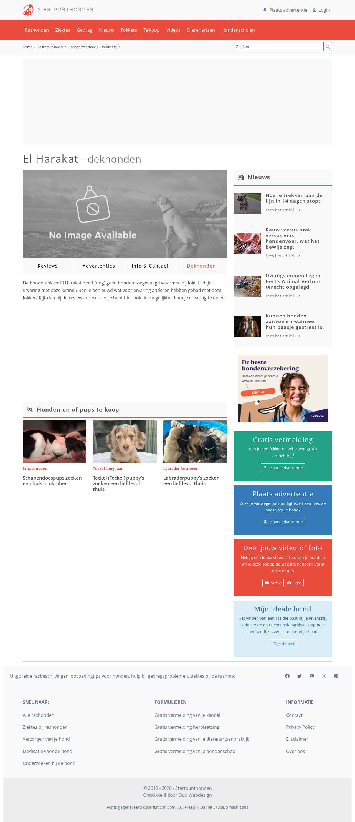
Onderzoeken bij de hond (49, 763)
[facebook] (287, 676)
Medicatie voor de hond (47, 751)
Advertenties (99, 266)
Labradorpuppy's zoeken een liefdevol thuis (191, 480)
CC (180, 807)
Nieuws (106, 30)
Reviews (48, 266)
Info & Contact (150, 266)
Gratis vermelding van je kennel (187, 715)
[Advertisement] (177, 102)
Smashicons (237, 807)
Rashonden (37, 30)
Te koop (152, 30)
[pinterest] (336, 676)
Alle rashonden (38, 715)
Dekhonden (201, 266)
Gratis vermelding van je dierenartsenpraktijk (201, 739)
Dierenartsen (201, 30)
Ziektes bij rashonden (45, 727)
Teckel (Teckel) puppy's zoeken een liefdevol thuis (118, 483)
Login (324, 10)
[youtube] (312, 676)
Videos (173, 30)
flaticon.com (164, 807)
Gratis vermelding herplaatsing (186, 727)
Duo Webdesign (195, 795)
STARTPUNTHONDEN (64, 9)
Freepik (191, 807)
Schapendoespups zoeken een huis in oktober (52, 480)
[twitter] (299, 676)
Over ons (295, 751)
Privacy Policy (300, 727)
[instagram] (324, 676)
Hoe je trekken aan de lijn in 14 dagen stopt (294, 198)
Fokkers (129, 30)
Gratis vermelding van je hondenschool (195, 751)
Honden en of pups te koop (78, 409)
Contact (294, 715)
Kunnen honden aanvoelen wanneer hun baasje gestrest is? (295, 321)
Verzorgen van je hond (46, 739)
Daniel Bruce (212, 807)
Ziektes (62, 30)
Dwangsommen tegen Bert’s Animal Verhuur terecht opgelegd (294, 281)
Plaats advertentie (288, 10)
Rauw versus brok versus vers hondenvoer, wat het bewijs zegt (293, 238)
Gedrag (84, 30)
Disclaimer (297, 739)
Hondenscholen (238, 30)
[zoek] (327, 46)
